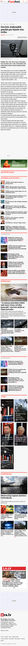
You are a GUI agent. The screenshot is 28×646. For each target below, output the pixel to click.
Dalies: (8, 155)
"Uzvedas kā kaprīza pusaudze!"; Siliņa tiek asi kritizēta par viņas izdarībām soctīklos (16, 213)
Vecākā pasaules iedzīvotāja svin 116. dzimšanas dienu (16, 192)
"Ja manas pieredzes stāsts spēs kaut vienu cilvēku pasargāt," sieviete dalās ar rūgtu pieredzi (13, 306)
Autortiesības (11, 638)
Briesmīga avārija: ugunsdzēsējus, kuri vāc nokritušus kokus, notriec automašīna (16, 256)
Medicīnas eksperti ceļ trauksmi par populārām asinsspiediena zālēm (15, 239)
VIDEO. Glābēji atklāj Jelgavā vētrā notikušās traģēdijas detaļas (6, 516)
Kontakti (2, 640)
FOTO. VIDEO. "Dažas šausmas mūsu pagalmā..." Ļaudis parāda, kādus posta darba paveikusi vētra (7, 348)
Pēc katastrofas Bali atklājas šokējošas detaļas (16, 202)
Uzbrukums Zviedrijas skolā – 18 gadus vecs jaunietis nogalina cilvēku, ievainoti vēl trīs (7, 533)
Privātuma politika (15, 636)
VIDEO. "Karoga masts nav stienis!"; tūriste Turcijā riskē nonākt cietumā (15, 187)
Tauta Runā (5, 24)
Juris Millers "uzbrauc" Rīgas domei (15, 222)
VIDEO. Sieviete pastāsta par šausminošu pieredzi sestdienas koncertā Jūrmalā (17, 247)
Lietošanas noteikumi (5, 638)
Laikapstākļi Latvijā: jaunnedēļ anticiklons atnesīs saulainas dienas (20, 516)
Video (3, 397)
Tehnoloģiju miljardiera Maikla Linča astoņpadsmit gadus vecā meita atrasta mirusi (15, 197)
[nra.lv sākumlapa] (4, 1)
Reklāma (6, 636)
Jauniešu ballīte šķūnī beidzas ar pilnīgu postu (14, 183)
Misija (10, 636)
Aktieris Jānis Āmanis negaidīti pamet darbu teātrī (14, 218)
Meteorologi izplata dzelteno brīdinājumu (13, 496)
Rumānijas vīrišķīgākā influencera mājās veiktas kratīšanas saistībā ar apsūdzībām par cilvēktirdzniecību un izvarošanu (16, 228)
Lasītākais (5, 234)
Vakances (23, 638)
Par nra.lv (2, 636)
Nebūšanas (11, 24)
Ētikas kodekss (17, 638)
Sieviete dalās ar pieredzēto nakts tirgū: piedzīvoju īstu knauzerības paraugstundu (16, 272)
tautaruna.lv (3, 35)
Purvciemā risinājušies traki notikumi (19, 330)
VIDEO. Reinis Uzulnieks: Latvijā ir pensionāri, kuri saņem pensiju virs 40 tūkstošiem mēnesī (16, 264)
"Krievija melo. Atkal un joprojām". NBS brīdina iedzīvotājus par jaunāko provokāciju (16, 207)
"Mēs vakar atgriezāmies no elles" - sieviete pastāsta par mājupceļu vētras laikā (7, 331)
